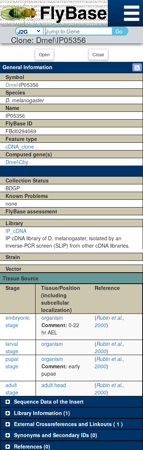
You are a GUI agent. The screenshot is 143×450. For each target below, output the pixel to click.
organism (52, 317)
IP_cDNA (16, 230)
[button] (137, 67)
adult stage (12, 388)
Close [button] (98, 54)
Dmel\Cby (17, 162)
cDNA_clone (20, 146)
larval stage (12, 347)
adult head (53, 385)
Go (118, 31)
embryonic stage (18, 321)
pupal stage (12, 362)
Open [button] (44, 54)
